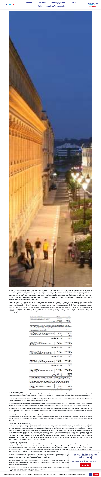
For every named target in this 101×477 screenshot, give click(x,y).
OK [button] (90, 474)
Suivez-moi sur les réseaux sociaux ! (52, 6)
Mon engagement (58, 3)
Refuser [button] (96, 474)
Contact (74, 3)
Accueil (29, 3)
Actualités (41, 3)
